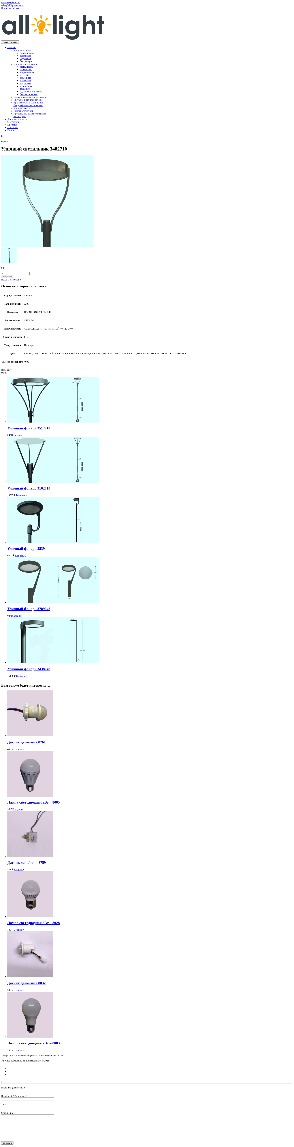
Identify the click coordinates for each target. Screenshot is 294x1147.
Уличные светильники (25, 64)
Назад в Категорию (11, 279)
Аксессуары (19, 116)
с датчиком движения (31, 91)
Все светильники (29, 94)
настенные (25, 55)
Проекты (12, 124)
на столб (24, 75)
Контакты (12, 127)
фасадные (25, 89)
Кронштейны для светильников (30, 113)
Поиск (10, 130)
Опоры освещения (23, 111)
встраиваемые (27, 72)
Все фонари (26, 61)
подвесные (25, 83)
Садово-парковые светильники (29, 97)
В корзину (7, 277)
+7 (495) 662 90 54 (10, 2)
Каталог (11, 47)
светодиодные (27, 53)
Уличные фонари (22, 50)
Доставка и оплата (17, 119)
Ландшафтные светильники (28, 105)
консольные (26, 69)
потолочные (26, 86)
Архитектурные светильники (28, 102)
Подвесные (25, 58)
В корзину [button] (16, 435)
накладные (25, 77)
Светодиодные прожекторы (28, 100)
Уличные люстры (22, 108)
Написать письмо (10, 8)
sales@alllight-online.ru (12, 5)
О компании (13, 122)
